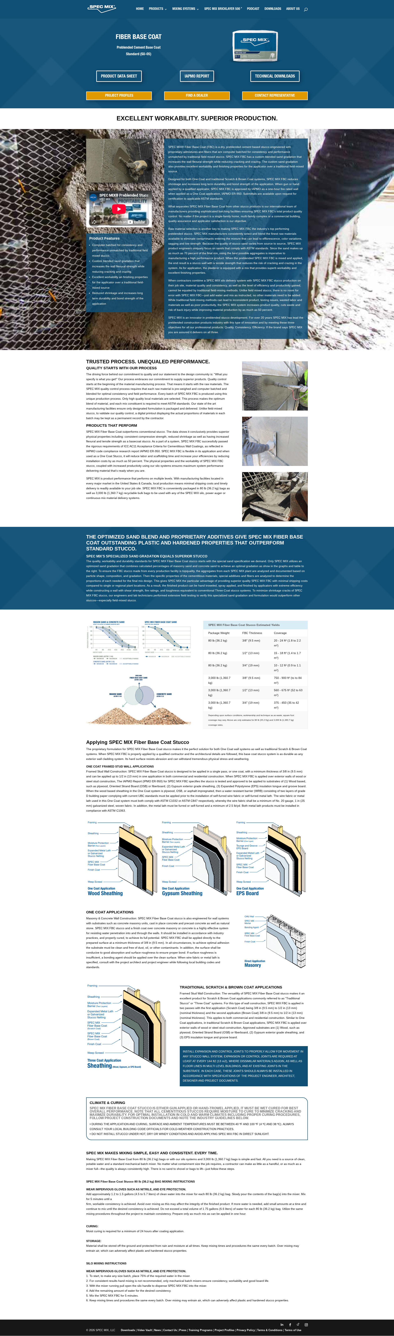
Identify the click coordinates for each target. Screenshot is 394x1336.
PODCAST (253, 9)
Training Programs (201, 1330)
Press (182, 1330)
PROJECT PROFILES (119, 96)
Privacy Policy (246, 1330)
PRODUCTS (156, 9)
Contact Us (170, 1330)
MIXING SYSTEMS (183, 9)
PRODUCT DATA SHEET (119, 77)
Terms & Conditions (269, 1330)
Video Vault (144, 1330)
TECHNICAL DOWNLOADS (275, 77)
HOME (140, 9)
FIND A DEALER (197, 96)
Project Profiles (225, 1330)
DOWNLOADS (273, 9)
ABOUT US (293, 9)
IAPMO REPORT (197, 77)
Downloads (128, 1330)
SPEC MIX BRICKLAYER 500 (223, 9)
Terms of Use (293, 1330)
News (157, 1330)
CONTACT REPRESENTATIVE (275, 96)
